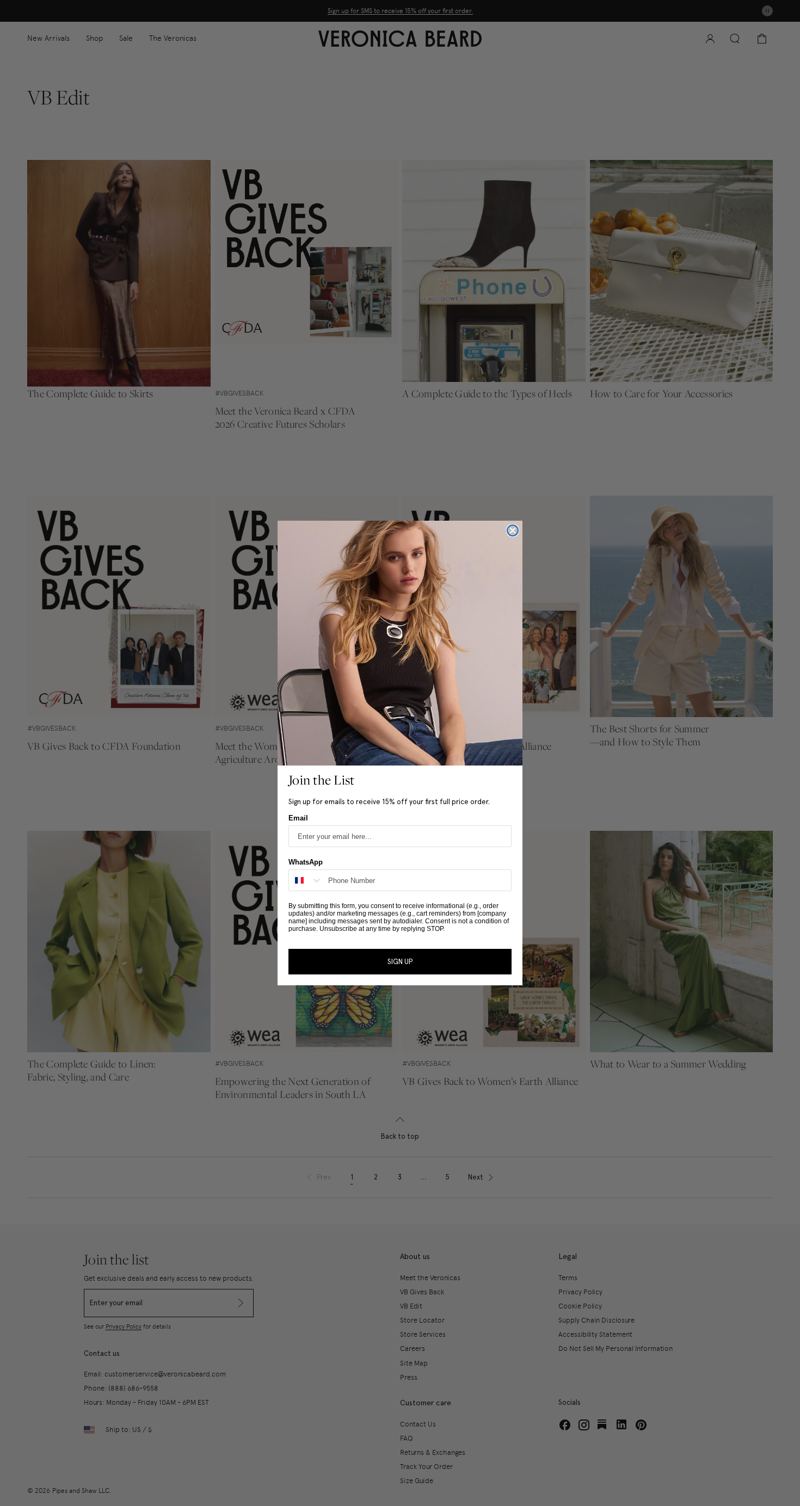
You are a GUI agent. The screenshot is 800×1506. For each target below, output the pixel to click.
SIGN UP (400, 962)
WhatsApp (305, 862)
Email (298, 818)
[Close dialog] (512, 530)
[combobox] (306, 880)
